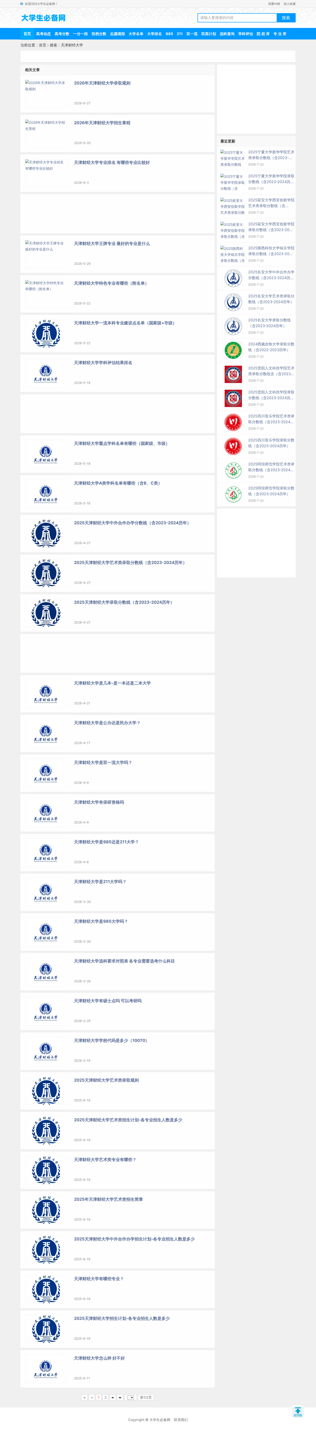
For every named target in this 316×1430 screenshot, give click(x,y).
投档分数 (99, 33)
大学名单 (136, 33)
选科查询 (227, 33)
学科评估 (245, 33)
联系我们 (181, 1420)
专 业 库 (279, 33)
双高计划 (208, 33)
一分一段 (80, 33)
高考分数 (62, 33)
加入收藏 (290, 4)
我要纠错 (274, 4)
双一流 (192, 33)
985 (169, 33)
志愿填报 (117, 33)
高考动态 (43, 33)
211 (180, 33)
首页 (27, 33)
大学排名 (154, 33)
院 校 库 (263, 33)
